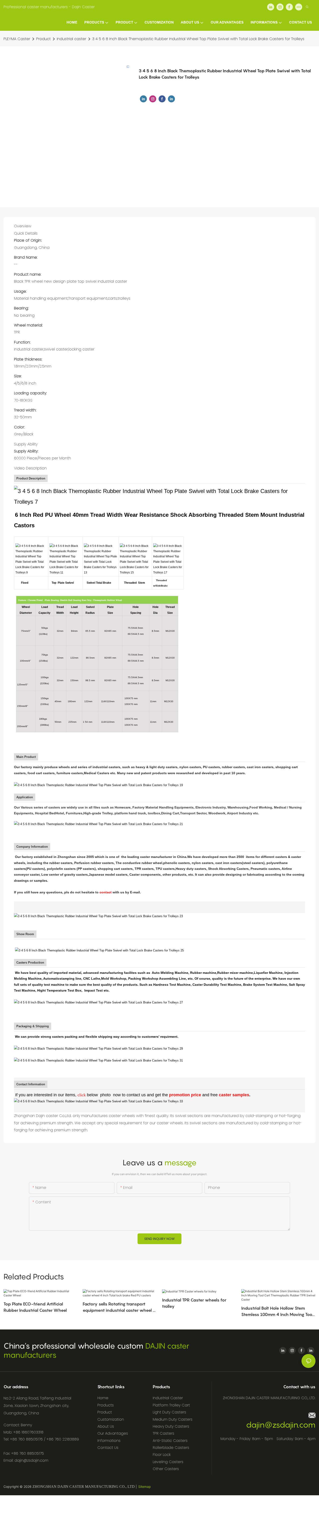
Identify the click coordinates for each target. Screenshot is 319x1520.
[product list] (98, 785)
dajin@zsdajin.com (280, 1425)
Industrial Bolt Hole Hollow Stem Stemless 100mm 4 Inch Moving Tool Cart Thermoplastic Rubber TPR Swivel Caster (277, 1312)
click (82, 1095)
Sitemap (144, 1487)
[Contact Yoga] (98, 1101)
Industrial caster (71, 39)
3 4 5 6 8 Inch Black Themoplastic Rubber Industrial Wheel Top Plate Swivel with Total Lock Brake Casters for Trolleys (198, 39)
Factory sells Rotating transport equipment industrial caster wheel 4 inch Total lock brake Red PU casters (119, 1307)
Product (43, 39)
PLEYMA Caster (17, 39)
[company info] (98, 916)
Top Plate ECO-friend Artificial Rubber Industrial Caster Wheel (35, 1307)
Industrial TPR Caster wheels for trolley (194, 1303)
